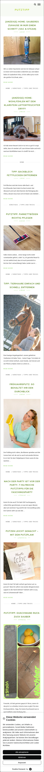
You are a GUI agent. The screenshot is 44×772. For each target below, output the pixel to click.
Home (8, 88)
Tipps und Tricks (31, 88)
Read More (8, 82)
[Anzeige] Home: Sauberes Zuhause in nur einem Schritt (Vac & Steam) (22, 25)
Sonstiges (17, 88)
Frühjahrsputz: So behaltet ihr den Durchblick (22, 388)
